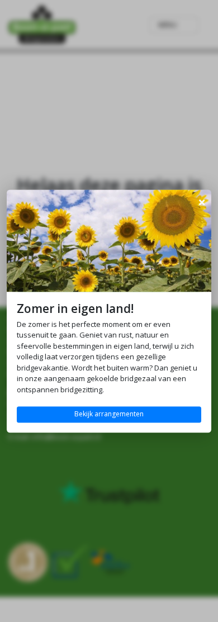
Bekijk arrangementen (109, 414)
